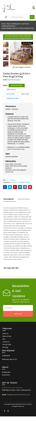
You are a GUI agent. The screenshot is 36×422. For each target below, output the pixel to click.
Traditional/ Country (24, 182)
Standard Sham (12, 98)
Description (9, 199)
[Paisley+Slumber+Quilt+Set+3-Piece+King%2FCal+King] (10, 187)
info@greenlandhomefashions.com (18, 394)
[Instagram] (8, 410)
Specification (24, 199)
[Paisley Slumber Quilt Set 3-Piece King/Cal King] (5, 187)
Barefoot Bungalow (14, 80)
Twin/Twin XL (11, 89)
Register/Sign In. (26, 38)
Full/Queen (10, 94)
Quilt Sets (14, 182)
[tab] (10, 200)
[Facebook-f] (4, 410)
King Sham (25, 94)
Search (32, 17)
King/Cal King (16, 85)
